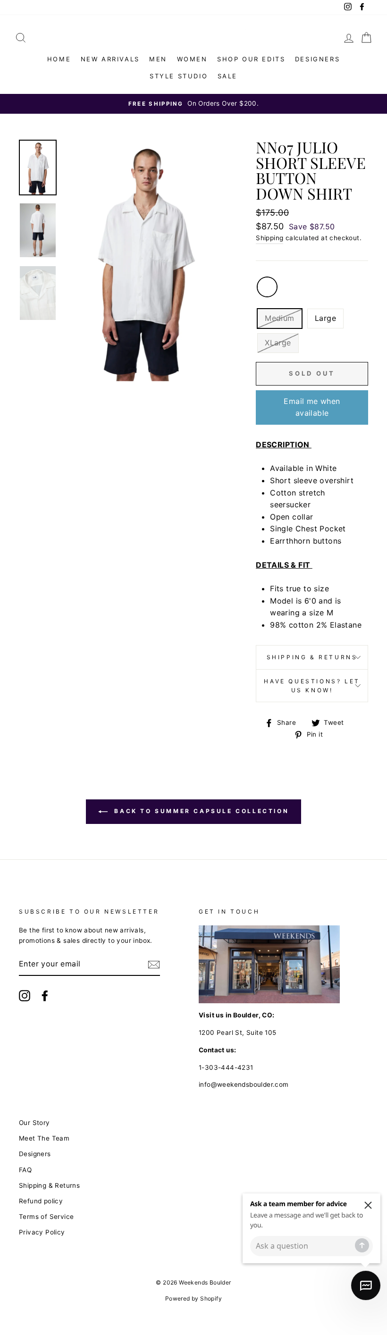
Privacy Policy (42, 1232)
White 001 (267, 286)
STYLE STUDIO (179, 76)
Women (192, 59)
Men (158, 59)
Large (325, 318)
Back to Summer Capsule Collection (200, 810)
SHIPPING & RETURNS (312, 657)
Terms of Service (46, 1216)
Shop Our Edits (251, 59)
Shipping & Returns (49, 1185)
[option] (193, 104)
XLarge (278, 342)
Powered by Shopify (193, 1298)
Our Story (34, 1122)
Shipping (269, 238)
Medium (279, 318)
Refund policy (41, 1201)
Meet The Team (44, 1138)
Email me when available (312, 407)
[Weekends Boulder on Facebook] (44, 995)
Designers (317, 59)
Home (59, 59)
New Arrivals (110, 59)
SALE (227, 76)
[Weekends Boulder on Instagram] (24, 995)
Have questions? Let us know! (312, 686)
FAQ (25, 1170)
